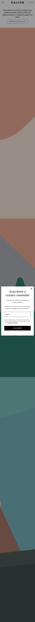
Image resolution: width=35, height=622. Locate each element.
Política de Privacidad (13, 322)
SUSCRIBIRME (17, 328)
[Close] (31, 288)
